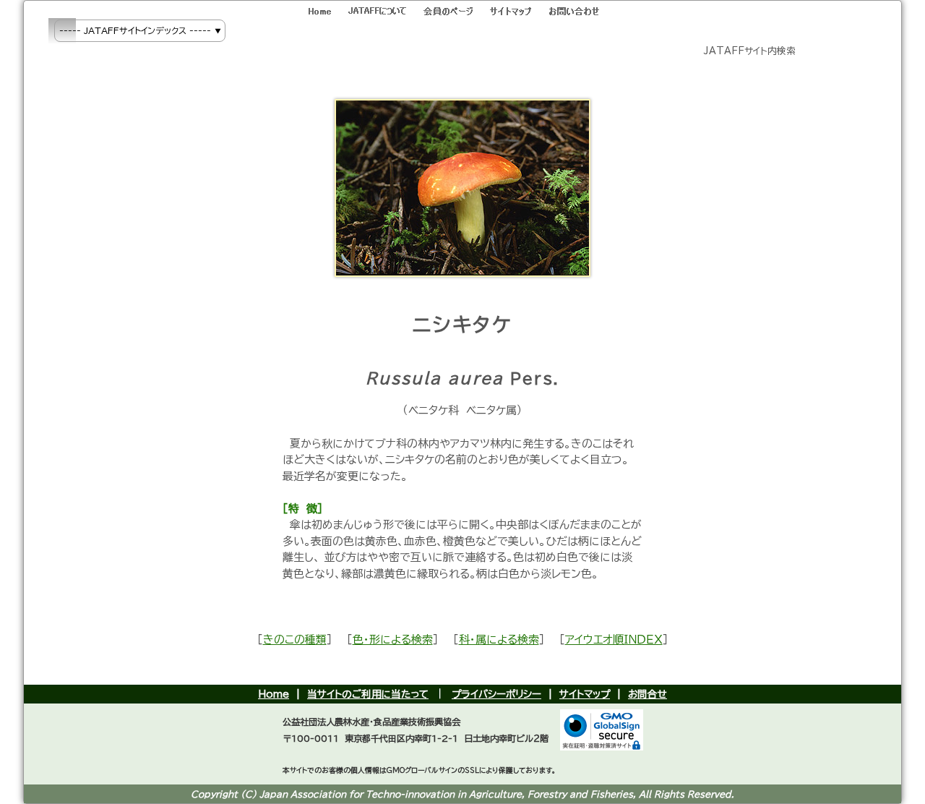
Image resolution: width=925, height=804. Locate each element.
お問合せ (647, 694)
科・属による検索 (499, 639)
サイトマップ (584, 694)
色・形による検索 (393, 639)
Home (273, 694)
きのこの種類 (295, 639)
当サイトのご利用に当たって (368, 694)
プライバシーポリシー (496, 694)
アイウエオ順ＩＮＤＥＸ (614, 639)
